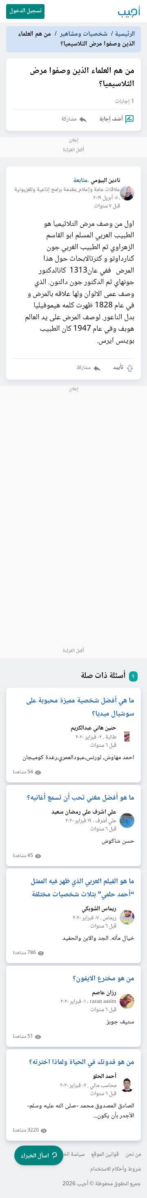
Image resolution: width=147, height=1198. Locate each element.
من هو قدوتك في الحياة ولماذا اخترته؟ (81, 1062)
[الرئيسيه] (129, 11)
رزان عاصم (104, 993)
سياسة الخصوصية (66, 1154)
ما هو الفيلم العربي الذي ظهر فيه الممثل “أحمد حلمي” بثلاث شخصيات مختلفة (82, 888)
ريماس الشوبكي (99, 909)
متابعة (80, 181)
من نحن (133, 1154)
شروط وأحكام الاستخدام (115, 1169)
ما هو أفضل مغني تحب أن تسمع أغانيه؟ (80, 798)
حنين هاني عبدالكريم (93, 728)
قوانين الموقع (105, 1154)
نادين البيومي (105, 181)
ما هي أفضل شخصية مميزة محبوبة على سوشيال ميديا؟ (80, 707)
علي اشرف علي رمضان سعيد (83, 812)
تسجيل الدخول (25, 11)
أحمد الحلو (104, 1077)
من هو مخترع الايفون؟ (103, 979)
